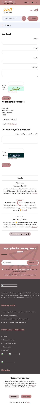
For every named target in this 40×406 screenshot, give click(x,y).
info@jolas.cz (11, 124)
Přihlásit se (32, 262)
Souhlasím (26, 396)
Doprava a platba (8, 340)
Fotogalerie (7, 347)
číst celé (34, 193)
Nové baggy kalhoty (20, 219)
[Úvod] (8, 10)
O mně (5, 336)
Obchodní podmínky (9, 343)
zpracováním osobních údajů (22, 269)
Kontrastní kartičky (20, 186)
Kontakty (6, 350)
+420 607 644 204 (9, 2)
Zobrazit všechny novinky (19, 234)
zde (28, 402)
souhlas (32, 385)
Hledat (24, 18)
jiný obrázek (12, 92)
